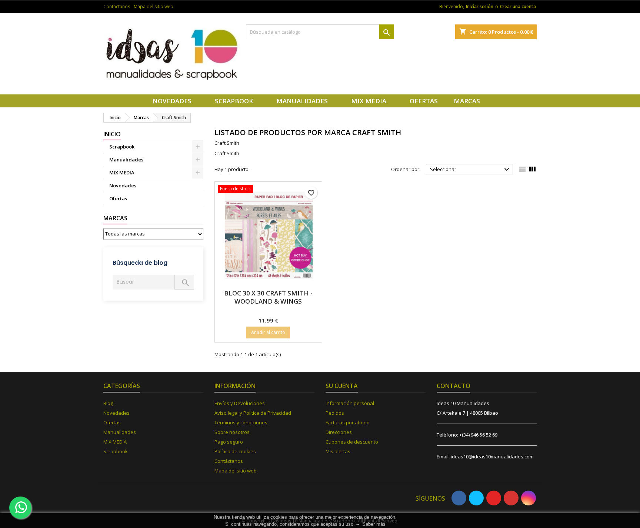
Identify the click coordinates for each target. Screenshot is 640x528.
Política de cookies (235, 451)
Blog (108, 403)
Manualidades (126, 159)
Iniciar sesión (479, 6)
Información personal (350, 403)
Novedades (122, 185)
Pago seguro (228, 441)
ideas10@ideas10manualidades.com (492, 456)
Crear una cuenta (518, 6)
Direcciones (339, 432)
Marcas (115, 218)
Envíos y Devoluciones (239, 403)
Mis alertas (338, 451)
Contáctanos (116, 6)
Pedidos (335, 413)
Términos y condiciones (240, 422)
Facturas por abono (348, 422)
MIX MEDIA (121, 172)
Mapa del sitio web (153, 6)
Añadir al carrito (268, 332)
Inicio (112, 134)
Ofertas (118, 198)
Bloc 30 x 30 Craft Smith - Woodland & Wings (268, 297)
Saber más (374, 524)
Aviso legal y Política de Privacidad (252, 413)
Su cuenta (342, 386)
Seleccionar (470, 169)
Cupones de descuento (352, 441)
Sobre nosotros (232, 432)
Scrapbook (121, 146)
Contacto (453, 386)
